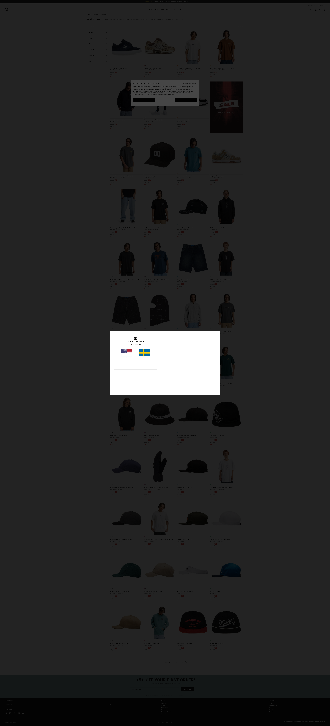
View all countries (136, 362)
